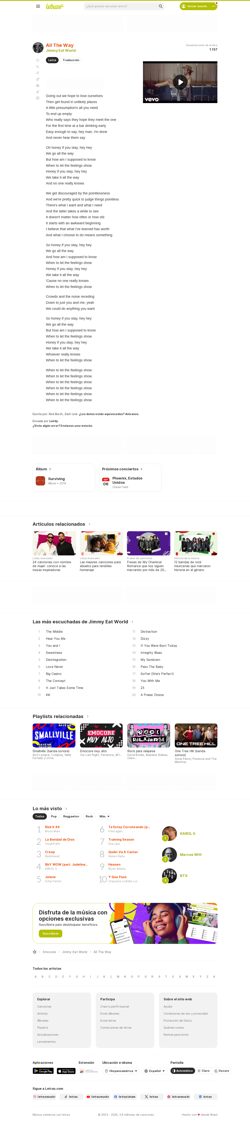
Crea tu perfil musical (114, 1006)
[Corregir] (38, 91)
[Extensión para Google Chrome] (89, 1071)
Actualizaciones (47, 1034)
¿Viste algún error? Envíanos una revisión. (63, 425)
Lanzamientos (46, 1041)
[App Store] (66, 1071)
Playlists (42, 1027)
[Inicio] (35, 952)
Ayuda (168, 1006)
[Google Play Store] (43, 1071)
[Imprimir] (38, 85)
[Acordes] (38, 79)
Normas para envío (176, 1034)
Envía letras (108, 1020)
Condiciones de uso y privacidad (186, 1013)
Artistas (42, 1013)
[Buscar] (160, 6)
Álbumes (43, 1020)
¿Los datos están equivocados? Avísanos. (109, 414)
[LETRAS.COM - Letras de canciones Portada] (55, 6)
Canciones (44, 1006)
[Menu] (38, 6)
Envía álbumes (109, 1013)
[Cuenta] (213, 6)
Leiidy (53, 421)
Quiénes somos (174, 1027)
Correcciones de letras (115, 1027)
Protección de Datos (178, 1020)
